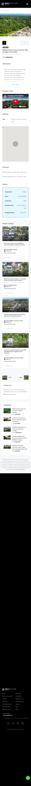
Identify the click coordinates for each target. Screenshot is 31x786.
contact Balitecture (20, 469)
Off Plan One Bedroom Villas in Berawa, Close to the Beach (19, 419)
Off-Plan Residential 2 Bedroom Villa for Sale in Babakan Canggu (19, 438)
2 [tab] (15, 37)
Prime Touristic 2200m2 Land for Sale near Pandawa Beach (14, 315)
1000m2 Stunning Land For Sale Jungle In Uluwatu (19, 410)
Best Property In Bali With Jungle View (15, 172)
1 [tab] (13, 37)
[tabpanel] (15, 25)
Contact (4, 698)
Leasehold (5, 47)
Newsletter (18, 696)
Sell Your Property (7, 696)
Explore (17, 704)
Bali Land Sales (6, 706)
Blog (16, 706)
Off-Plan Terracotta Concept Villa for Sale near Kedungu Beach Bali (19, 447)
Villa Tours (5, 701)
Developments (19, 701)
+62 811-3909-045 (7, 715)
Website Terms (19, 698)
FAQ (16, 709)
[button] (27, 3)
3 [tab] (18, 37)
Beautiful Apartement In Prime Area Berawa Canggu (19, 428)
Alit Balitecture (9, 328)
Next (20, 377)
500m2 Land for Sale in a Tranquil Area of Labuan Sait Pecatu (15, 279)
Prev (10, 377)
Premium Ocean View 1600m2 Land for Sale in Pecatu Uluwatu (14, 244)
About (3, 693)
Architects (18, 693)
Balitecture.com (6, 709)
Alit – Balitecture (10, 257)
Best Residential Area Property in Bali (15, 176)
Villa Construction (7, 704)
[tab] (4, 43)
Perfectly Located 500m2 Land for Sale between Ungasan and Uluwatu (15, 351)
